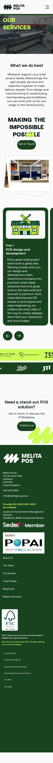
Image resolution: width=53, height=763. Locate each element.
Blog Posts (8, 588)
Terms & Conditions (12, 660)
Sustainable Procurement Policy (17, 673)
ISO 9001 (7, 680)
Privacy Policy (10, 653)
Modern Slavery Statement (15, 667)
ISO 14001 (8, 687)
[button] (47, 7)
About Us (8, 557)
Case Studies (10, 581)
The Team (8, 565)
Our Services (9, 573)
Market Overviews (12, 596)
